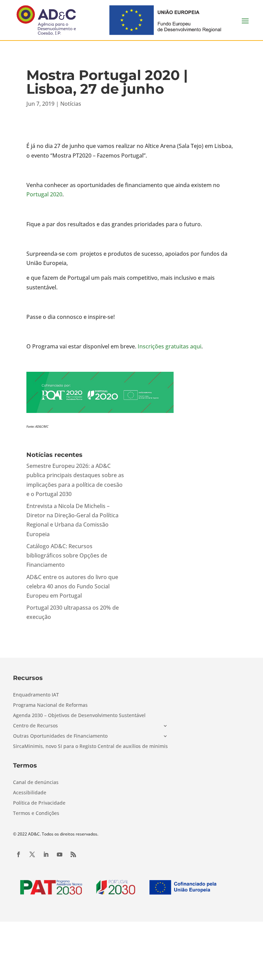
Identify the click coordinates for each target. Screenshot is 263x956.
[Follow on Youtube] (59, 854)
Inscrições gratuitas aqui (169, 346)
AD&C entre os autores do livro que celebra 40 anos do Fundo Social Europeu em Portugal (72, 586)
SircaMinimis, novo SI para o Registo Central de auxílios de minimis (90, 746)
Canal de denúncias (36, 782)
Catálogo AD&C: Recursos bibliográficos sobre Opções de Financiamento (66, 555)
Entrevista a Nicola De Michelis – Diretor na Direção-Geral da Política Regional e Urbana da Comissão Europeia (72, 520)
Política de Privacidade (39, 803)
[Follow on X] (32, 854)
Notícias (70, 103)
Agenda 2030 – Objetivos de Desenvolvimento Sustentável (79, 715)
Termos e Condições (36, 813)
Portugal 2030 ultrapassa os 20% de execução (72, 612)
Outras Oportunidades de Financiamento (60, 736)
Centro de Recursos (35, 726)
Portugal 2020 (44, 194)
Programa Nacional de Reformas (50, 705)
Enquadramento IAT (36, 695)
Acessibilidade (29, 793)
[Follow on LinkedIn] (45, 854)
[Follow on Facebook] (18, 854)
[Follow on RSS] (73, 854)
